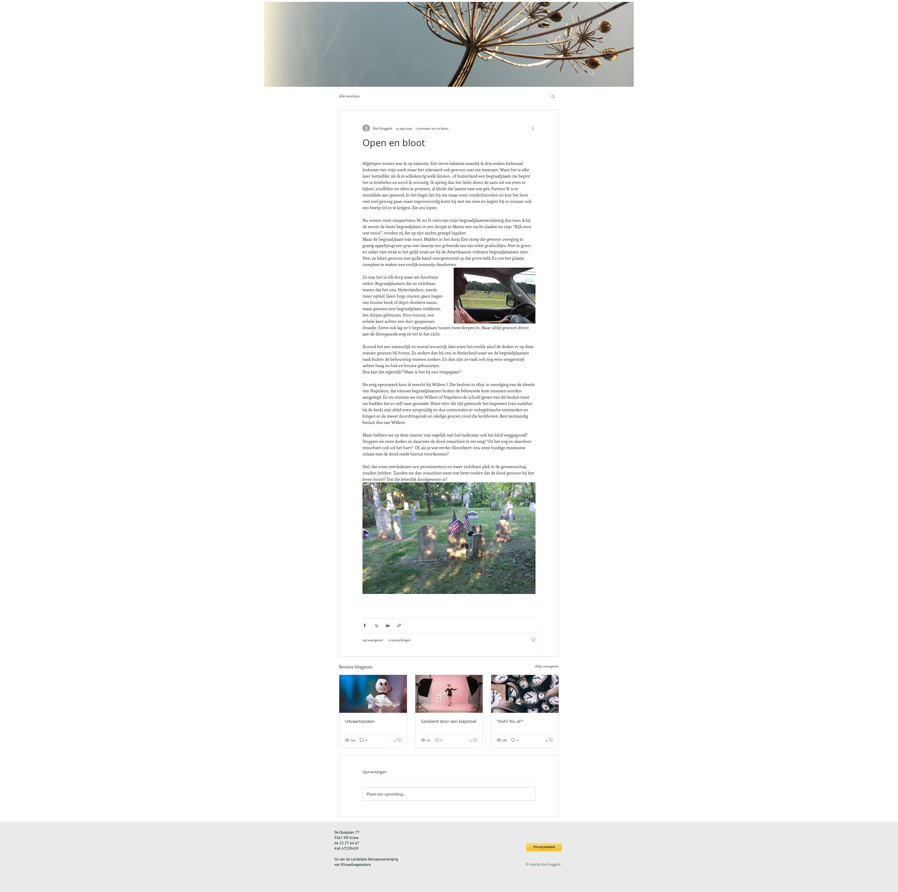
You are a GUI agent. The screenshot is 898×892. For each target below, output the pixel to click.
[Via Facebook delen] (364, 625)
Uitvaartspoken (360, 721)
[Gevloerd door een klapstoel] (449, 694)
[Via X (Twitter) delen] (376, 625)
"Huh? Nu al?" (510, 721)
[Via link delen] (399, 625)
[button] (553, 96)
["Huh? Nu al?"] (525, 694)
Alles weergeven (547, 666)
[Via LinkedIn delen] (387, 625)
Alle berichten (349, 96)
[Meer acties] (533, 128)
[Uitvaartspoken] (373, 694)
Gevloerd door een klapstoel (449, 721)
